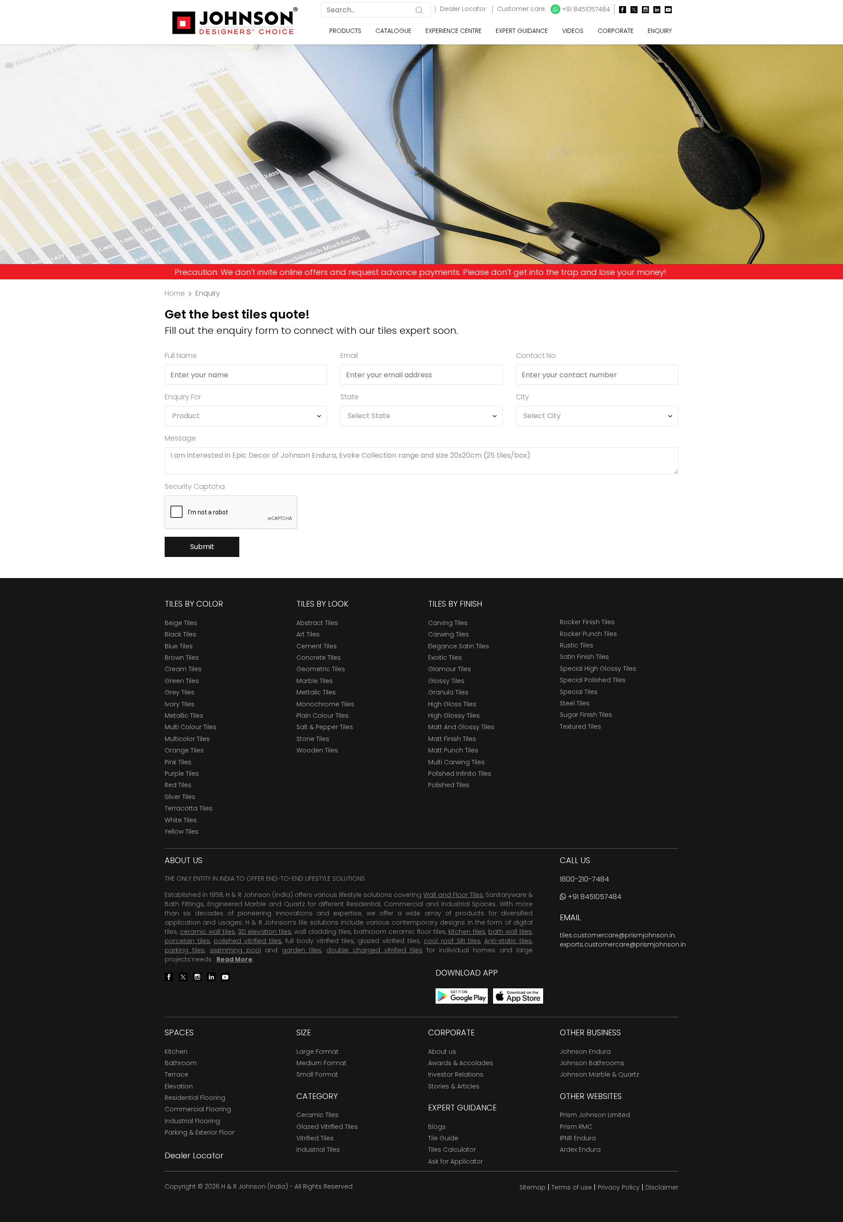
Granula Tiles (448, 692)
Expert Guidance (522, 30)
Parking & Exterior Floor (199, 1132)
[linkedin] (654, 9)
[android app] (462, 996)
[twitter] (632, 9)
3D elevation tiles (265, 931)
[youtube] (666, 9)
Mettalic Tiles (316, 692)
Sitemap (532, 1187)
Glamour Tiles (449, 669)
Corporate (616, 30)
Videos (573, 30)
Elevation (179, 1086)
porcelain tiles (187, 940)
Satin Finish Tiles (584, 656)
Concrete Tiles (318, 657)
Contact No (536, 356)
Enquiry (660, 30)
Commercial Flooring (198, 1109)
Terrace (176, 1074)
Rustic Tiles (576, 645)
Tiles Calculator (452, 1149)
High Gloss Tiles (452, 704)
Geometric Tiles (320, 669)
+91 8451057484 (585, 9)
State (349, 397)
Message (180, 438)
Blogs (437, 1126)
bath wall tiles (510, 931)
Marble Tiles (314, 680)
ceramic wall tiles (207, 931)
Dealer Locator (464, 8)
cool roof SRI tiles (452, 940)
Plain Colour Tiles (322, 715)
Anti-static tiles (508, 940)
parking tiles (185, 950)
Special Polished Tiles (593, 680)
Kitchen (176, 1051)
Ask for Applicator (455, 1161)
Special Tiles (579, 691)
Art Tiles (308, 634)
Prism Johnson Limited (595, 1114)
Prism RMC (576, 1126)
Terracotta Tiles (189, 808)
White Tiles (181, 820)
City (522, 397)
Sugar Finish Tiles (586, 714)
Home (175, 293)
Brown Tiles (182, 657)
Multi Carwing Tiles (456, 762)
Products (345, 30)
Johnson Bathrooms (592, 1063)
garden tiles (301, 950)
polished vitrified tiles (247, 940)
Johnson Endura (585, 1051)
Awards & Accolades (460, 1063)
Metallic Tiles (184, 715)
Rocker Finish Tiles (587, 622)
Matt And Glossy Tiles (461, 727)
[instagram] (643, 9)
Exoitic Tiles (445, 657)
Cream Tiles (183, 669)
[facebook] (620, 9)
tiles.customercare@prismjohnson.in (617, 935)
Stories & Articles (453, 1086)
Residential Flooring (195, 1097)
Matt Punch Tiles (453, 750)
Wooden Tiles (317, 750)
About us (442, 1051)
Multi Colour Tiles (190, 727)
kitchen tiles (466, 931)
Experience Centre (453, 30)
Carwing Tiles (448, 634)
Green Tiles (182, 680)
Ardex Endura (580, 1149)
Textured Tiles (580, 726)
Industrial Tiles (318, 1149)
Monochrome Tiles (325, 704)
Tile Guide (443, 1138)
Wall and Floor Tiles (453, 894)
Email (349, 356)
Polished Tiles (448, 785)
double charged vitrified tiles (374, 950)
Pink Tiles (178, 762)
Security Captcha (195, 486)
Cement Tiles (316, 646)
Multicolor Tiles (187, 738)
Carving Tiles (448, 622)
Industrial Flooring (192, 1121)
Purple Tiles (182, 773)
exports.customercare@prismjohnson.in (623, 944)
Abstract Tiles (317, 622)
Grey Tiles (180, 692)
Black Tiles (180, 634)
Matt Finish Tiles (452, 738)
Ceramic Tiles (317, 1114)
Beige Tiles (181, 622)
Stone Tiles (312, 738)
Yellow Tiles (181, 831)
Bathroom (181, 1063)
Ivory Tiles (180, 704)
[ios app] (518, 996)
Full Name (181, 356)
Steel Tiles (575, 703)
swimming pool (235, 950)
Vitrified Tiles (315, 1138)
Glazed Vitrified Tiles (327, 1126)
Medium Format (321, 1063)
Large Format (317, 1051)
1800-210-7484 (584, 879)
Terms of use (571, 1187)
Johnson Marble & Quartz (599, 1074)
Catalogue (393, 30)
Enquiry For (183, 397)
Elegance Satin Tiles (458, 646)
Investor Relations (455, 1074)
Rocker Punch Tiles (588, 633)
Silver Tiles (180, 796)
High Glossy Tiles (454, 715)
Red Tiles (178, 785)
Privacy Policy (619, 1187)
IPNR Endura (578, 1138)
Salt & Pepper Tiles (324, 727)
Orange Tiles (184, 750)
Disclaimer (661, 1187)
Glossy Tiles (446, 680)
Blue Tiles (179, 646)
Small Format (317, 1074)
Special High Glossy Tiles (598, 668)
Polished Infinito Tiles (459, 773)
